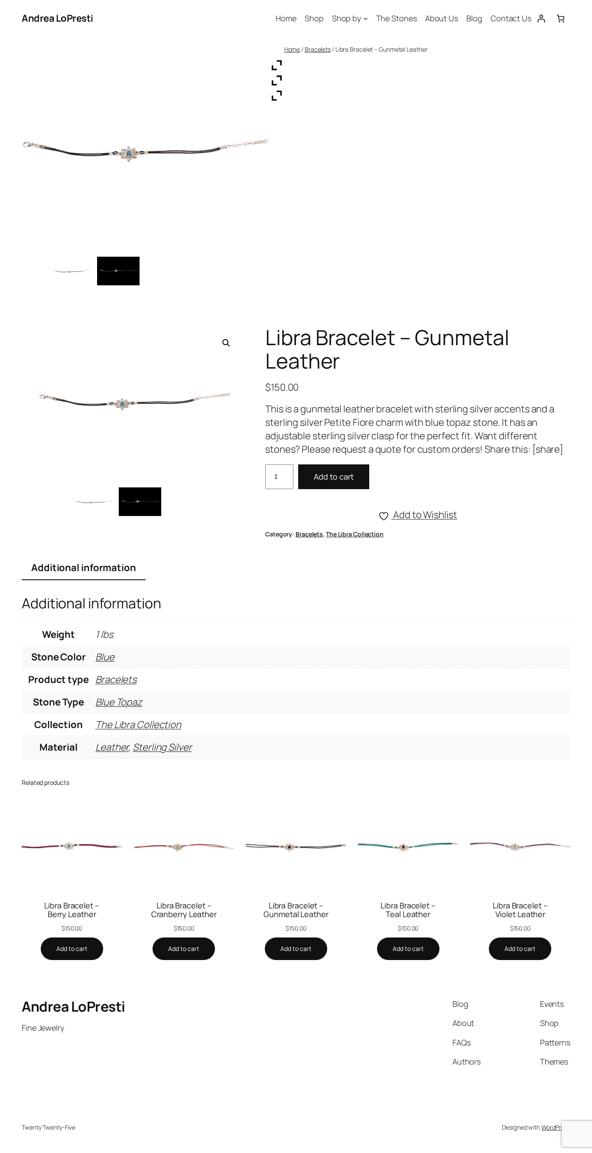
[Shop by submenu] (365, 18)
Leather (111, 747)
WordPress (555, 1127)
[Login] (541, 18)
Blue (104, 656)
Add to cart (334, 476)
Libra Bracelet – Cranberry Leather (184, 910)
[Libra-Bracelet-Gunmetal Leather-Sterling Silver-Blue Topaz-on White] (93, 501)
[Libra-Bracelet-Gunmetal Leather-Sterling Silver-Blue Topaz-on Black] (140, 501)
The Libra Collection (355, 534)
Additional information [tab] (83, 567)
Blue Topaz (118, 702)
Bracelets (318, 49)
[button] (226, 343)
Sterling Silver (162, 747)
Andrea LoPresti (57, 18)
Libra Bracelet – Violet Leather (520, 910)
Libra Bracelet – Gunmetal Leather (295, 910)
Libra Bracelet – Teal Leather (408, 910)
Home (292, 49)
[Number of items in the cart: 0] (560, 18)
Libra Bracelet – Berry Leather (71, 910)
